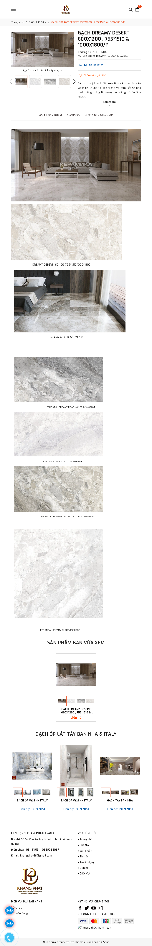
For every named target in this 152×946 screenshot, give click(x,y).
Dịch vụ (17, 907)
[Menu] (13, 9)
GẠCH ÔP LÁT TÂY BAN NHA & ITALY (76, 734)
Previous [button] (11, 81)
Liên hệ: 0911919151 (90, 65)
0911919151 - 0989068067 (42, 849)
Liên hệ (84, 868)
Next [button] (74, 81)
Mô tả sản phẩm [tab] (50, 115)
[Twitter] (87, 908)
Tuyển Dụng (20, 913)
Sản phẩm (86, 851)
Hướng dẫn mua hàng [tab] (99, 115)
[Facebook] (80, 908)
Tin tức (84, 856)
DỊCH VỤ (85, 873)
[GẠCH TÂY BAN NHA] (120, 766)
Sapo (106, 942)
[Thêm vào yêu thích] (93, 75)
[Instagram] (100, 908)
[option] (42, 49)
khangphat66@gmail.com (36, 855)
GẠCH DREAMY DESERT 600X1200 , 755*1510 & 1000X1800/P (76, 711)
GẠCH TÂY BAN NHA (120, 800)
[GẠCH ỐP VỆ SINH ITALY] (32, 766)
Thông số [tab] (73, 115)
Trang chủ (86, 839)
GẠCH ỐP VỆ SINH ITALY (32, 800)
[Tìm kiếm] (131, 9)
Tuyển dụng (87, 862)
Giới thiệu (85, 845)
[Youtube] (93, 908)
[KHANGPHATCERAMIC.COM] (65, 9)
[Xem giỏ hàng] (137, 9)
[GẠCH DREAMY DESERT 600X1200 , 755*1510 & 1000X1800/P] (76, 674)
